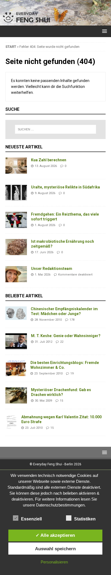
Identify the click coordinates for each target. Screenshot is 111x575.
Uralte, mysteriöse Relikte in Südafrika (65, 187)
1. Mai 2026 (42, 274)
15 (61, 400)
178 (72, 320)
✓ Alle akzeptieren (55, 535)
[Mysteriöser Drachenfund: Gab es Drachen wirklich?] (16, 395)
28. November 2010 (48, 320)
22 (61, 342)
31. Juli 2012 (43, 342)
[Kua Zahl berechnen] (16, 166)
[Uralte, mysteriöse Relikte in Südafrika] (16, 193)
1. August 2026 (45, 225)
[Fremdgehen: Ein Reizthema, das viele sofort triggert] (16, 220)
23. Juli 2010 (34, 428)
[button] (104, 31)
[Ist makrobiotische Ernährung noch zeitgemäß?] (16, 247)
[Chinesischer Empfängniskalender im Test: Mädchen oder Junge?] (16, 313)
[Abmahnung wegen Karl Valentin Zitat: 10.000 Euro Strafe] (11, 422)
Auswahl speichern (55, 548)
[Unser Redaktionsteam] (16, 274)
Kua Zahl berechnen (48, 160)
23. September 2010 (48, 373)
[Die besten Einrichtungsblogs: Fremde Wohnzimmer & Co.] (15, 368)
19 (72, 373)
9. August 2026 (45, 193)
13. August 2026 (46, 166)
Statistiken (85, 519)
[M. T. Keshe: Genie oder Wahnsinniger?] (16, 341)
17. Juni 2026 (44, 252)
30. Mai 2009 (43, 400)
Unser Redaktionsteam (51, 268)
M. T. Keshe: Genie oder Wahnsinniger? (65, 336)
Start (10, 47)
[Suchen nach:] (56, 129)
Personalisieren (54, 562)
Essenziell (31, 519)
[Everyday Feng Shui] (55, 22)
